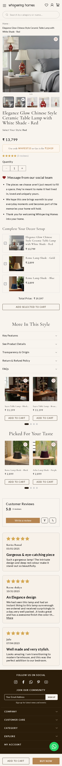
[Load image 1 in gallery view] (8, 102)
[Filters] (44, 520)
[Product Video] (20, 102)
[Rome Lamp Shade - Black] (17, 453)
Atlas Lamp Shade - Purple (45, 470)
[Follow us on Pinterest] (39, 682)
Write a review (23, 520)
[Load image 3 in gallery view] (44, 102)
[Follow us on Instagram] (16, 682)
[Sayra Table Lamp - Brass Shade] (45, 389)
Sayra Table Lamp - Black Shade (17, 406)
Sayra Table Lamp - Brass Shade (45, 406)
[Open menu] (4, 5)
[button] (54, 746)
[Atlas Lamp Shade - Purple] (45, 453)
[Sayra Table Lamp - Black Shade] (17, 389)
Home (5, 23)
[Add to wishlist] (56, 39)
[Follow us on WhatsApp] (31, 682)
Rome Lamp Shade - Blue (40, 278)
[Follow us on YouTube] (46, 682)
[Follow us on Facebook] (23, 682)
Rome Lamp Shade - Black (16, 470)
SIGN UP (51, 697)
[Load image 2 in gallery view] (32, 102)
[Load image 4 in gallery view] (56, 102)
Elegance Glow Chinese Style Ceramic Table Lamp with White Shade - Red (41, 240)
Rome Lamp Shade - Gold (40, 258)
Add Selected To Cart (31, 307)
